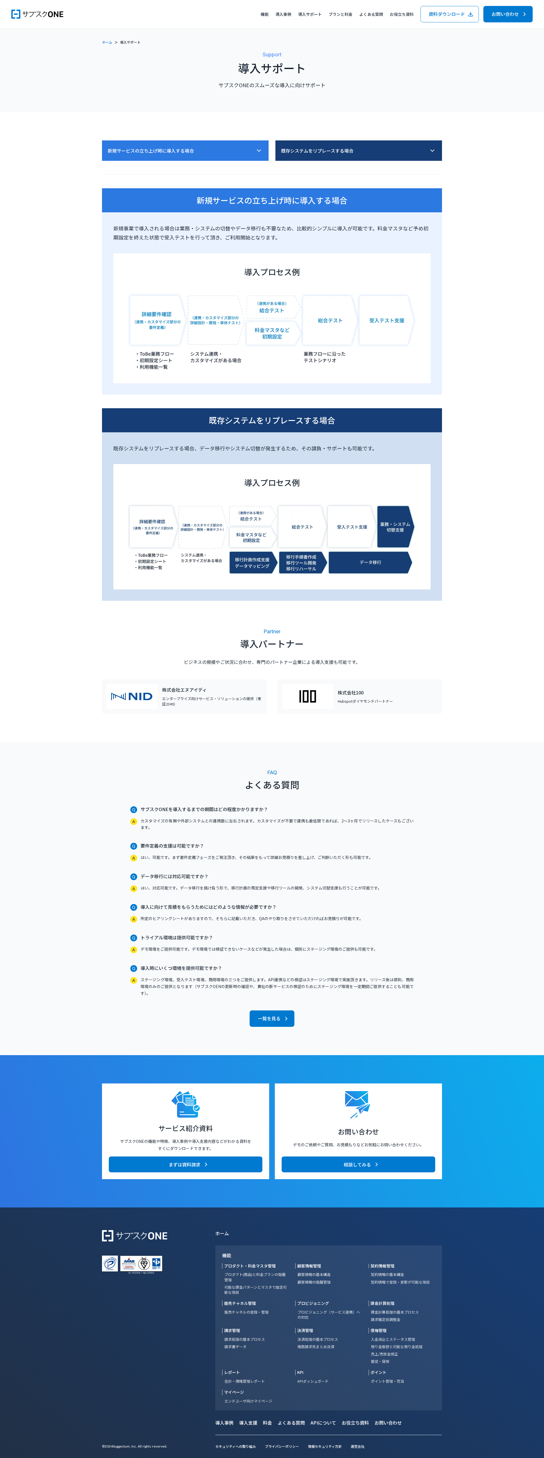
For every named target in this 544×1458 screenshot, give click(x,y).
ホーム (107, 42)
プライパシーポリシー (282, 1446)
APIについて (323, 1422)
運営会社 (357, 1446)
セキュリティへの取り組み (235, 1446)
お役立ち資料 (355, 1422)
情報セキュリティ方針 (325, 1446)
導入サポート (310, 14)
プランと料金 (340, 14)
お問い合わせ (388, 1422)
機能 (226, 1255)
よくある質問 (371, 14)
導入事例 (283, 14)
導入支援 (248, 1422)
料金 (267, 1422)
